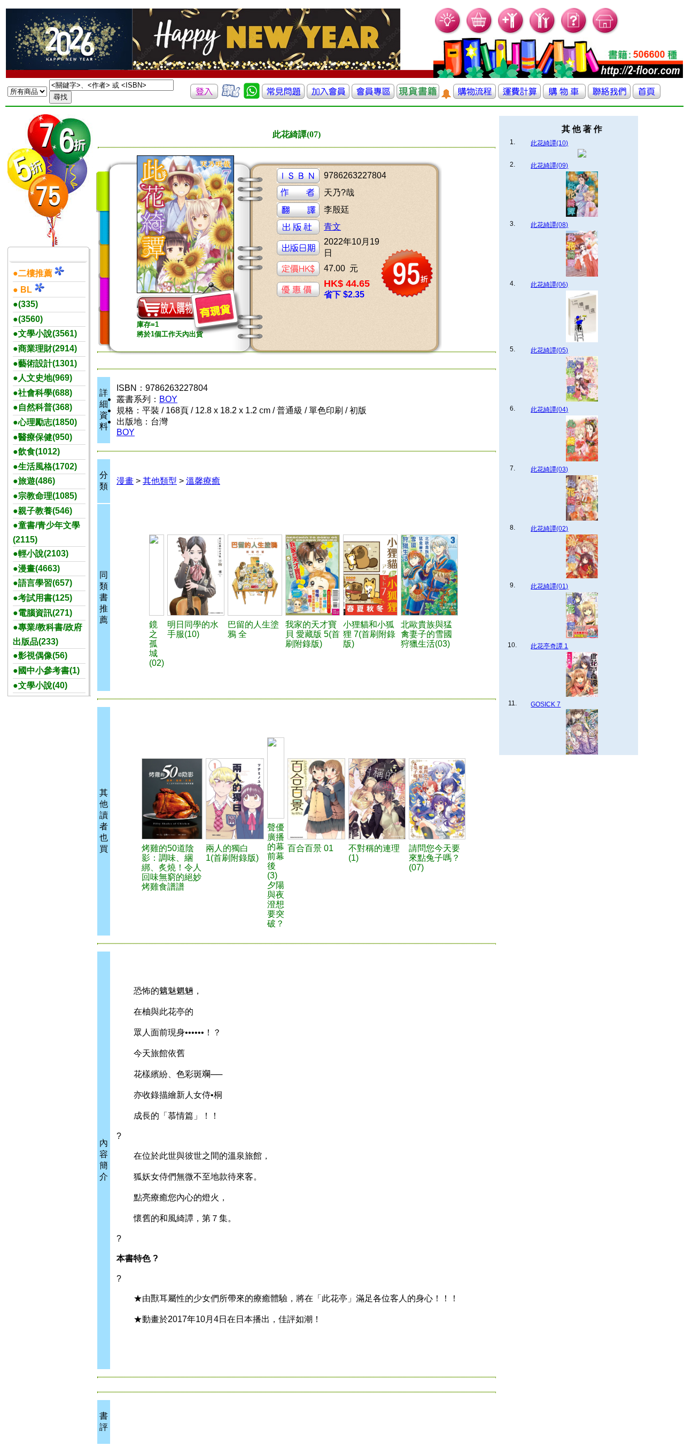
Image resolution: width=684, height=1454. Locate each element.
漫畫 (125, 480)
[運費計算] (519, 95)
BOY (168, 399)
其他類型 (160, 480)
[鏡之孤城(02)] (156, 575)
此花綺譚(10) (549, 143)
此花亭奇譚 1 (549, 646)
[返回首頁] (646, 95)
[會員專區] (373, 95)
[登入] (204, 95)
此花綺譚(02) (549, 528)
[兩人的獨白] (235, 798)
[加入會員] (511, 32)
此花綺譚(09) (549, 165)
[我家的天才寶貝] (312, 575)
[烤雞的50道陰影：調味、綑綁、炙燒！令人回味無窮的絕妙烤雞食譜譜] (172, 798)
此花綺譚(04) (549, 409)
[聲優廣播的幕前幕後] (275, 778)
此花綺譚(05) (549, 350)
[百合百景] (316, 798)
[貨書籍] (418, 95)
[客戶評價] (231, 95)
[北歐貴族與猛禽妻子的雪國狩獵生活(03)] (429, 575)
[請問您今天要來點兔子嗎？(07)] (437, 798)
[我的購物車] (479, 32)
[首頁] (605, 32)
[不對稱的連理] (377, 798)
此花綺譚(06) (549, 284)
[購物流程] (474, 95)
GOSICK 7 (546, 704)
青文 (332, 226)
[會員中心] (542, 32)
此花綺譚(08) (549, 225)
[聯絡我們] (609, 95)
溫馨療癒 (203, 480)
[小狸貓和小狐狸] (370, 575)
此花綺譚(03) (549, 469)
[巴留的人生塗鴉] (255, 575)
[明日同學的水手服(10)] (195, 575)
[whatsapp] (252, 95)
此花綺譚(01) (549, 586)
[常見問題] (574, 32)
